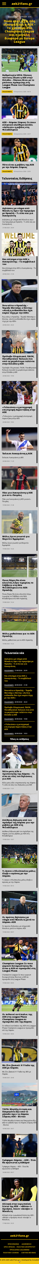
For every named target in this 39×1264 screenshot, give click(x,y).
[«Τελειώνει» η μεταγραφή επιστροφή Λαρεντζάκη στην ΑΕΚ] (19, 392)
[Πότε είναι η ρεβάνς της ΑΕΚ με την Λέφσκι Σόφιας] (19, 149)
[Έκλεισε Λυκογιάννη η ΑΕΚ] (19, 439)
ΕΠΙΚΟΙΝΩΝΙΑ (13, 1244)
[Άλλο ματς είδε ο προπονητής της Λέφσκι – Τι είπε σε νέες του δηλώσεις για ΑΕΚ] (19, 756)
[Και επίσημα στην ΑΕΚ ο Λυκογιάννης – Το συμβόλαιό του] (19, 244)
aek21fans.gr (19, 1235)
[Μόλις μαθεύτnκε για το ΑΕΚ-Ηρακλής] (19, 619)
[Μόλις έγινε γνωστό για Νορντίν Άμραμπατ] (19, 522)
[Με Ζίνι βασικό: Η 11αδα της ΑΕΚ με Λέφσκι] (19, 1050)
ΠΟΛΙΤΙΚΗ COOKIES (11, 1253)
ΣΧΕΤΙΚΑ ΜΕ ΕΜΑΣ (28, 1253)
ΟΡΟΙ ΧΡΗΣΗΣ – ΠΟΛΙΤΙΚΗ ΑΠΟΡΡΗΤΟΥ (19, 1247)
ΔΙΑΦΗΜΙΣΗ (26, 1244)
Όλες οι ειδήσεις (19, 739)
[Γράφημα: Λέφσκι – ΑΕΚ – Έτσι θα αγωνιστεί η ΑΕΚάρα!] (19, 1145)
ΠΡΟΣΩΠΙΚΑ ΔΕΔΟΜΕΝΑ (19, 1250)
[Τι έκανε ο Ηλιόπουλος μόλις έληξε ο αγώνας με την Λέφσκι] (19, 856)
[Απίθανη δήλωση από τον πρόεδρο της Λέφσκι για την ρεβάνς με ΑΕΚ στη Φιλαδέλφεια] (19, 805)
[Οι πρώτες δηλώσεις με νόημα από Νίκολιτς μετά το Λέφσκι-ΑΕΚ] (19, 902)
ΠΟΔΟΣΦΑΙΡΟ (7, 92)
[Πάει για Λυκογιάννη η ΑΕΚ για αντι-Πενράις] (19, 478)
